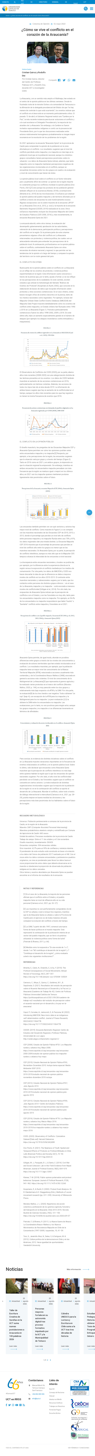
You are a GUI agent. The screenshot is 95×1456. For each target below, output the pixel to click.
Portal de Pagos (55, 1410)
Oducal (51, 1396)
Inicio (7, 15)
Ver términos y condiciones (78, 1448)
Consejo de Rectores (56, 1392)
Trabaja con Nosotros (57, 1406)
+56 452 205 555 (38, 1394)
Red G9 (51, 1389)
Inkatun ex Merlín (55, 1399)
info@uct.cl (36, 1399)
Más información (74, 1269)
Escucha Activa (54, 1413)
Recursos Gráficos (55, 1403)
